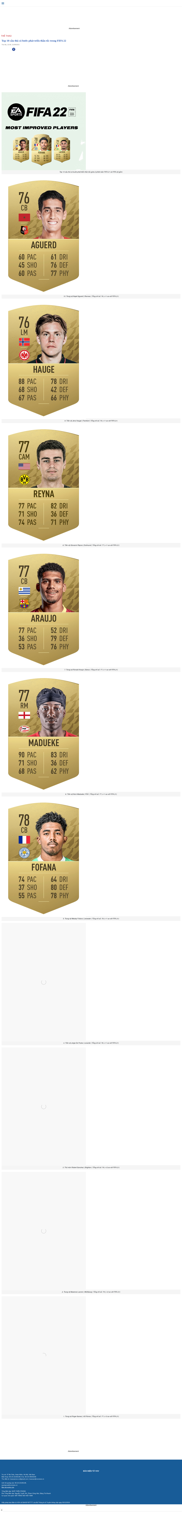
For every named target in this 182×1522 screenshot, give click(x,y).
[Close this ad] (1, 1510)
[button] (13, 49)
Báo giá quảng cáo (8, 1487)
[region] (96, 19)
